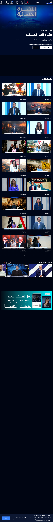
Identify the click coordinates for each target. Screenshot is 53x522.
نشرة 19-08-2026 (23, 175)
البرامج (37, 2)
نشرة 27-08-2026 (23, 99)
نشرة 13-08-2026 (23, 232)
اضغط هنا (37, 520)
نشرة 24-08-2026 (48, 137)
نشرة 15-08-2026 (23, 213)
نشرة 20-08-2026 (48, 175)
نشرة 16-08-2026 (48, 213)
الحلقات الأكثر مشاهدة (45, 262)
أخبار (42, 2)
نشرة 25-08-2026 (23, 118)
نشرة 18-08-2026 (48, 194)
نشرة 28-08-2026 (44, 30)
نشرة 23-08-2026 (23, 137)
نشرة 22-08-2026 (48, 156)
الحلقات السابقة (33, 44)
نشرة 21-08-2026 (23, 156)
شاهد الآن (45, 47)
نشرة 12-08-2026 (48, 251)
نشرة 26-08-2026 (48, 118)
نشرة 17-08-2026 (23, 194)
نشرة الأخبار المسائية (39, 34)
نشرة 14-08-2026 (48, 232)
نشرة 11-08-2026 (23, 251)
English (1, 3)
